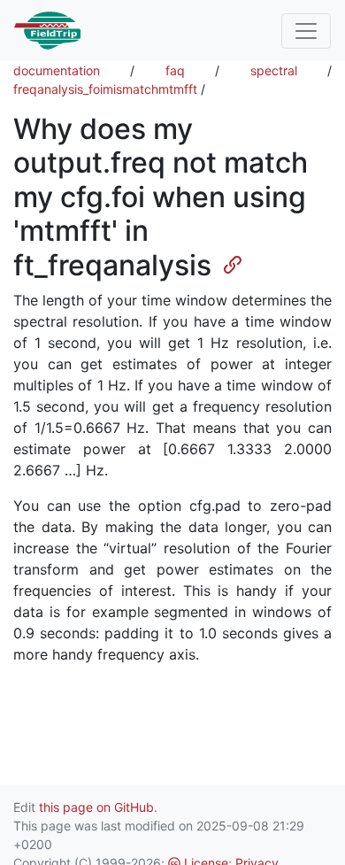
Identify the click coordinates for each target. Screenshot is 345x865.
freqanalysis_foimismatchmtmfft (105, 89)
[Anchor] (225, 263)
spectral (273, 70)
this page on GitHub (96, 807)
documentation (56, 70)
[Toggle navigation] (306, 31)
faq (175, 70)
